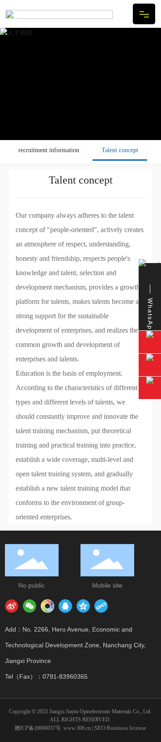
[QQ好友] (65, 606)
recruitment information (48, 150)
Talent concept (120, 150)
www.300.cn (77, 728)
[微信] (29, 606)
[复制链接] (101, 606)
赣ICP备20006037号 (38, 728)
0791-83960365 (65, 676)
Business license (126, 727)
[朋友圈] (47, 606)
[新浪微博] (11, 606)
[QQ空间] (83, 606)
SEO (99, 727)
